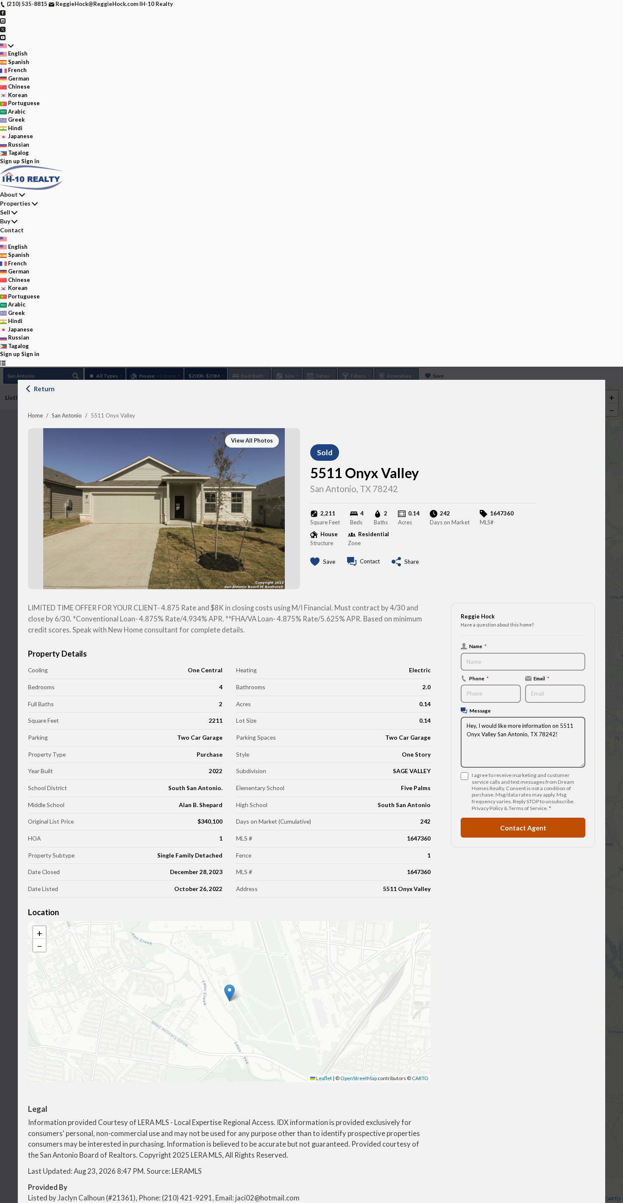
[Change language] (7, 46)
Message (480, 710)
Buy (5, 221)
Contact (12, 230)
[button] (229, 993)
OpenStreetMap (358, 1078)
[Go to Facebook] (3, 12)
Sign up (10, 161)
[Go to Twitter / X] (3, 28)
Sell (5, 212)
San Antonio (67, 415)
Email (541, 678)
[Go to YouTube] (3, 36)
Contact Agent (523, 828)
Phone (479, 678)
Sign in (30, 161)
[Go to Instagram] (3, 20)
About (9, 194)
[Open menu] (3, 363)
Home (35, 415)
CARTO (420, 1078)
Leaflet (323, 1078)
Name (478, 646)
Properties (15, 203)
